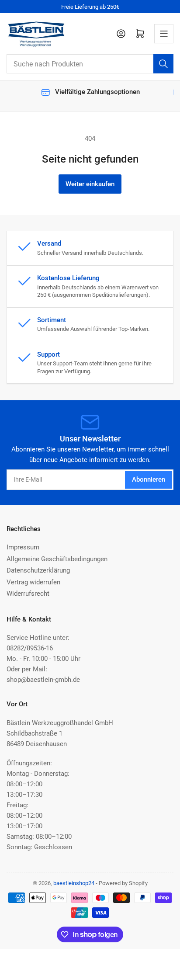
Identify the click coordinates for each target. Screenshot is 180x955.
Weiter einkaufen (90, 184)
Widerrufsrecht (28, 593)
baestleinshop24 (73, 883)
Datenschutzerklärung (38, 570)
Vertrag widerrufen (33, 582)
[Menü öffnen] (163, 33)
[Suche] (163, 64)
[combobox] (90, 63)
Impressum (23, 547)
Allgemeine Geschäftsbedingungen (57, 559)
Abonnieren (148, 479)
